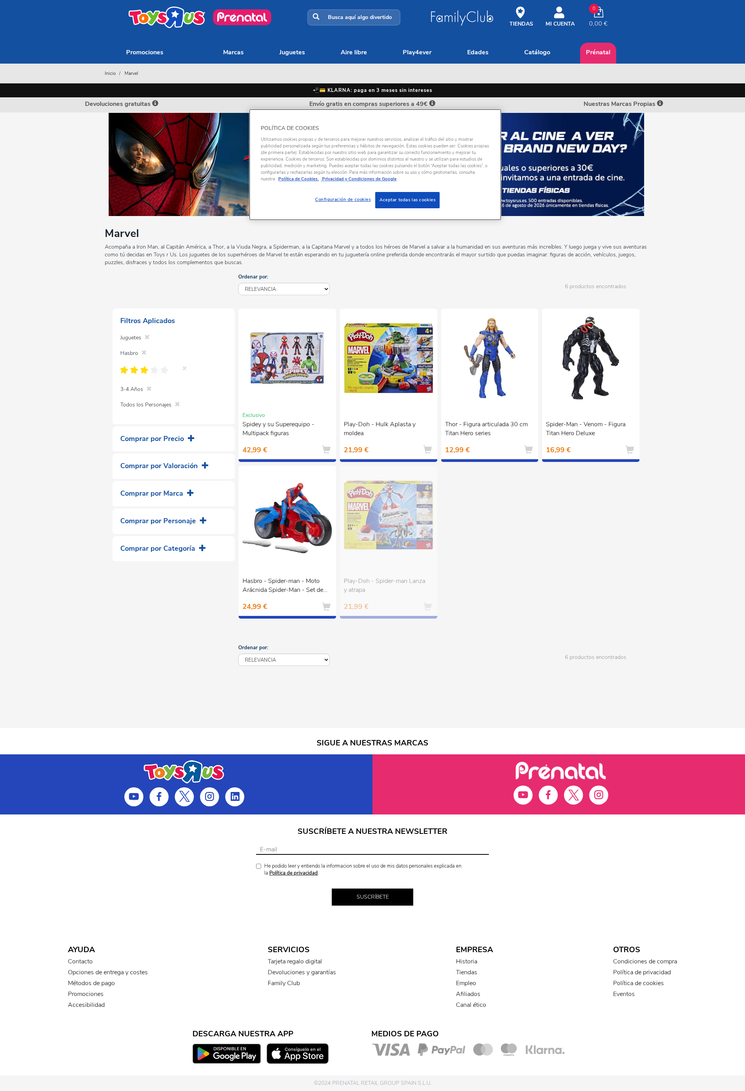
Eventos (624, 994)
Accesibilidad (86, 1005)
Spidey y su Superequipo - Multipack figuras (278, 428)
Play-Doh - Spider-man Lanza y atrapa (384, 585)
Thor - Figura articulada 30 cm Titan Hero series (486, 428)
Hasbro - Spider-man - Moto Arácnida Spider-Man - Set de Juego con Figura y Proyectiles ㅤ (284, 586)
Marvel (131, 73)
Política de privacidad (293, 873)
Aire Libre (354, 52)
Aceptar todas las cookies (407, 200)
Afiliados (468, 994)
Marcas (233, 52)
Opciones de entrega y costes (108, 972)
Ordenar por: (253, 276)
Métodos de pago (91, 983)
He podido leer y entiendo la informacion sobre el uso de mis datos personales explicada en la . (362, 870)
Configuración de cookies (343, 199)
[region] (375, 164)
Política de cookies (638, 983)
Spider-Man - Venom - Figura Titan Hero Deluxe (585, 428)
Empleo (466, 983)
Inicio (110, 73)
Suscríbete (373, 897)
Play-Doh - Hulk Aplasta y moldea (380, 428)
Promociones (144, 52)
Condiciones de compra (645, 961)
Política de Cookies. (298, 179)
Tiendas (466, 972)
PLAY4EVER (417, 52)
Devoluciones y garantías (302, 972)
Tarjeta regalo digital (295, 961)
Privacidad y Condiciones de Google (359, 179)
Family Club (284, 983)
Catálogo (537, 52)
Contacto (80, 961)
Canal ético (471, 1005)
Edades (478, 52)
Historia (466, 961)
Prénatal (598, 52)
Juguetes (292, 52)
